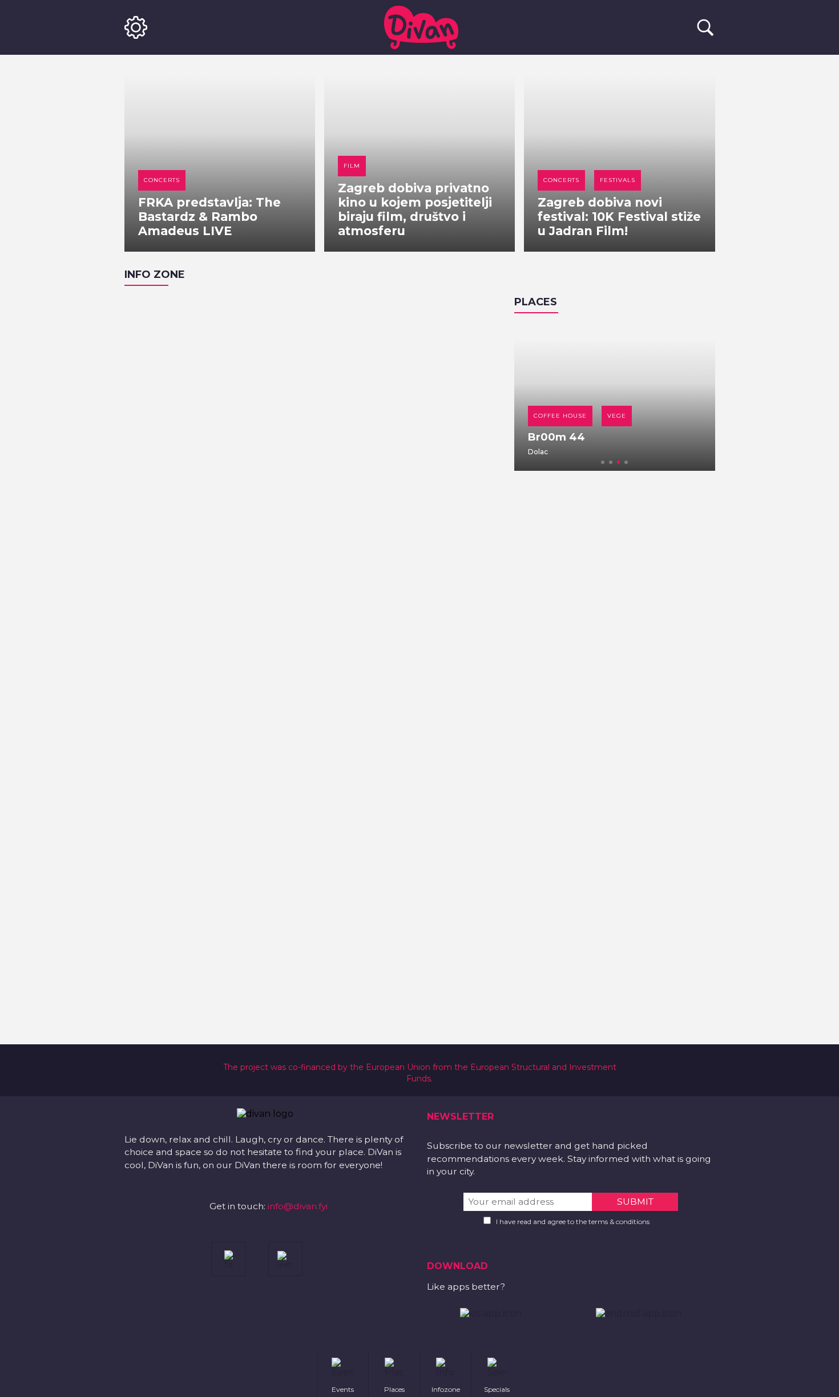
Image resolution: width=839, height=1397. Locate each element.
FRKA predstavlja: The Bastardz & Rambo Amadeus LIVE (209, 216)
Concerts (162, 180)
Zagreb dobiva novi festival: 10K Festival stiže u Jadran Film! (619, 216)
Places (535, 302)
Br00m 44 (556, 437)
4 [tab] (626, 462)
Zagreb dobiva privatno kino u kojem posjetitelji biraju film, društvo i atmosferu (415, 209)
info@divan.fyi (298, 1206)
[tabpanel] (614, 398)
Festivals (617, 180)
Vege (616, 415)
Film (352, 165)
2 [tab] (610, 462)
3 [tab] (618, 462)
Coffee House (560, 415)
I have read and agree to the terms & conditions (573, 1221)
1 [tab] (602, 462)
